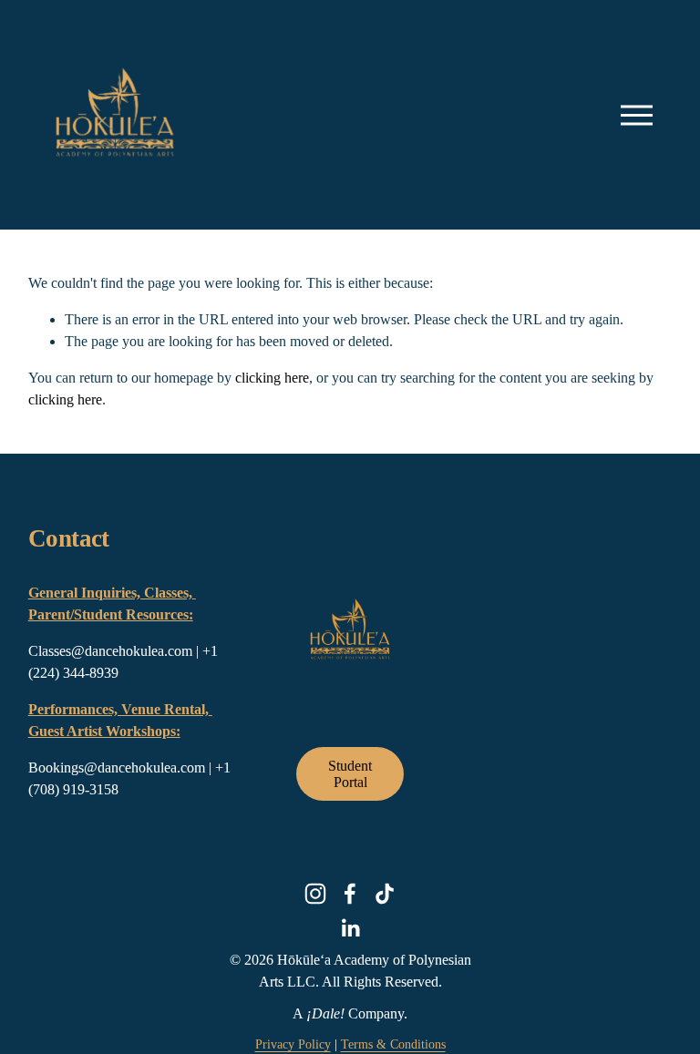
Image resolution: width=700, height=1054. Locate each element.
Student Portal (350, 774)
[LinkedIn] (350, 928)
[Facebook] (350, 894)
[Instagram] (315, 894)
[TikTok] (385, 894)
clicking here (272, 377)
